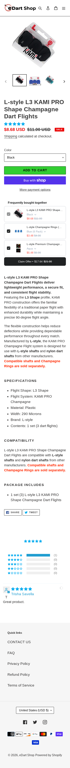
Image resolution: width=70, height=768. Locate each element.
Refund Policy (18, 675)
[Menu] (64, 8)
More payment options (35, 189)
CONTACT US (19, 642)
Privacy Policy (18, 664)
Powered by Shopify (48, 755)
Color (8, 150)
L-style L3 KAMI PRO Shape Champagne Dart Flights (45, 210)
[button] (15, 124)
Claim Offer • (35, 261)
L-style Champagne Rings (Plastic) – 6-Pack (45, 227)
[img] (21, 589)
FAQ (11, 653)
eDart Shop (26, 755)
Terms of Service (20, 685)
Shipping (10, 136)
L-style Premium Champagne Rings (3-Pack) (45, 244)
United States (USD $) (34, 710)
